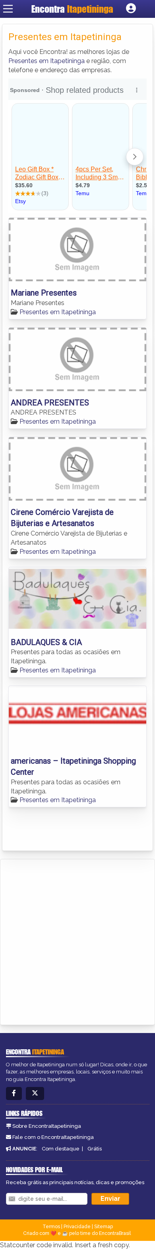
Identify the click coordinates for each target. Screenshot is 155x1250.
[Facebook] (14, 1093)
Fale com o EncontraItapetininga (53, 1137)
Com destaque (60, 1149)
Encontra (72, 9)
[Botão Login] (131, 9)
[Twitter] (35, 1093)
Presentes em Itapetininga (46, 61)
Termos (51, 1226)
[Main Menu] (8, 9)
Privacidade (77, 1226)
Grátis (94, 1149)
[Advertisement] (77, 940)
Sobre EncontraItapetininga (46, 1126)
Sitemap (103, 1226)
